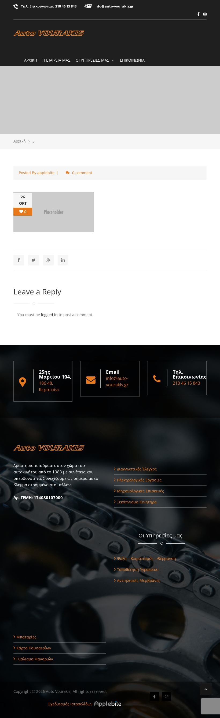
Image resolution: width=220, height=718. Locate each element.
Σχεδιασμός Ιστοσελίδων (70, 703)
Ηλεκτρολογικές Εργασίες (139, 480)
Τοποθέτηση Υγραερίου (138, 569)
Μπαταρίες (26, 637)
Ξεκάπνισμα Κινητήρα (137, 501)
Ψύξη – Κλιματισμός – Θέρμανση (146, 558)
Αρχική (19, 141)
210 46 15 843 (65, 6)
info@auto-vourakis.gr (114, 6)
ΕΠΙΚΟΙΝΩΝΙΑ (132, 60)
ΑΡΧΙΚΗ (30, 60)
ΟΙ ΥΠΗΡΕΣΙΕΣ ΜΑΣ (92, 60)
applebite (45, 172)
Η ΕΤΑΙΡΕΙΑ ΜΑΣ (56, 60)
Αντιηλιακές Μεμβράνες (138, 580)
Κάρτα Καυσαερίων (33, 647)
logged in (49, 314)
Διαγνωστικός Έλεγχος (137, 469)
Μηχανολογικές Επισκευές (140, 490)
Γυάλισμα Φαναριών (34, 658)
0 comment (82, 172)
